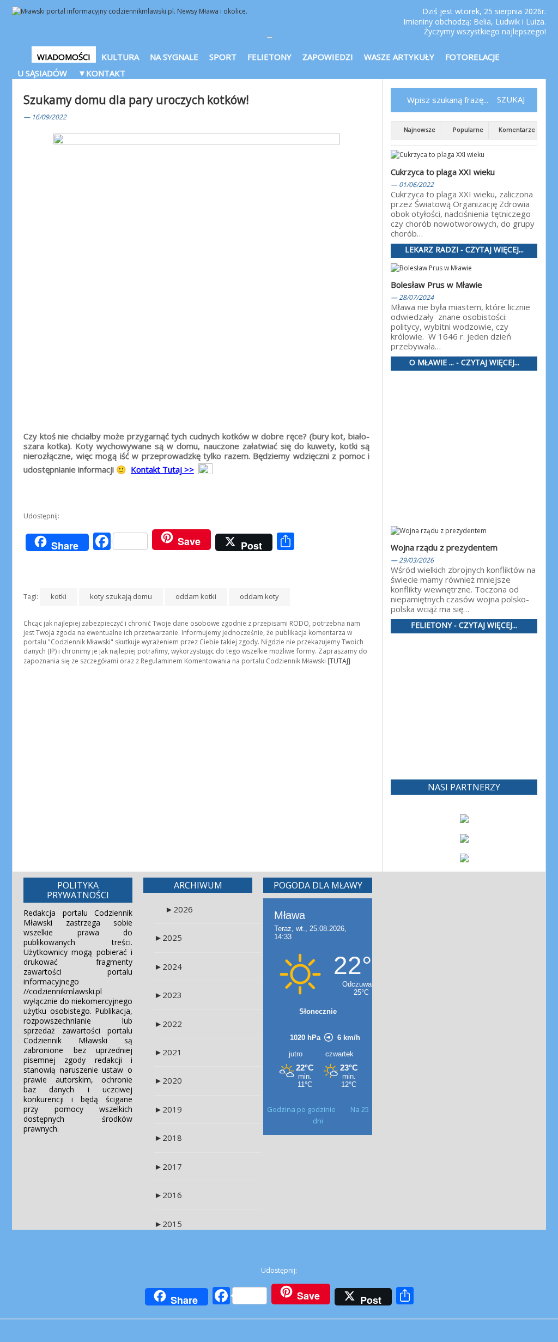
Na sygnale (174, 56)
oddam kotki (195, 596)
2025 (168, 937)
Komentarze (516, 129)
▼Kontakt (101, 73)
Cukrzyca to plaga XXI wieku (443, 171)
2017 (168, 1166)
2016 (168, 1194)
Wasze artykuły (399, 56)
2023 (168, 994)
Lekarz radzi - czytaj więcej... (464, 250)
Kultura (120, 56)
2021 (168, 1052)
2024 (168, 966)
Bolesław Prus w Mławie (436, 284)
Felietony (269, 56)
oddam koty (259, 596)
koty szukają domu (121, 596)
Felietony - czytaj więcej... (464, 625)
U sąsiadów (42, 73)
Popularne (467, 129)
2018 (168, 1137)
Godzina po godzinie (302, 1109)
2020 (168, 1080)
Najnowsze (418, 129)
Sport (222, 56)
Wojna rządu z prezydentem (444, 547)
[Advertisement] (197, 746)
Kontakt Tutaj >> (162, 469)
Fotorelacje (472, 56)
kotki (58, 596)
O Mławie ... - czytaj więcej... (464, 362)
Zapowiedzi (327, 56)
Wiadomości (63, 56)
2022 (168, 1023)
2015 (168, 1223)
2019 (168, 1109)
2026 (179, 909)
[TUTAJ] (338, 661)
